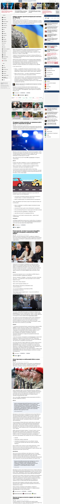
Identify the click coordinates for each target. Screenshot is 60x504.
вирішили (33, 336)
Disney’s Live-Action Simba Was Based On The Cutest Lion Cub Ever (38, 119)
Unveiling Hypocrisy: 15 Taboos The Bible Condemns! (16, 109)
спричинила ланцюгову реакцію (33, 221)
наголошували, (16, 343)
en (57, 1)
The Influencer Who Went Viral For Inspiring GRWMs (17, 118)
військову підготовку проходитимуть (23, 471)
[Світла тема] (1, 1)
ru (59, 1)
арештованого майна (33, 315)
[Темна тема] (4, 1)
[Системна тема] (2, 1)
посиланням (31, 157)
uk (55, 1)
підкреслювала (16, 348)
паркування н (21, 88)
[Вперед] (59, 8)
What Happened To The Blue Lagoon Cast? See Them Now (37, 109)
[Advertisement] (52, 98)
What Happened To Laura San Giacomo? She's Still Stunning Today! (27, 109)
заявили (14, 327)
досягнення (15, 313)
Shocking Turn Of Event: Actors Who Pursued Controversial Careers (26, 119)
